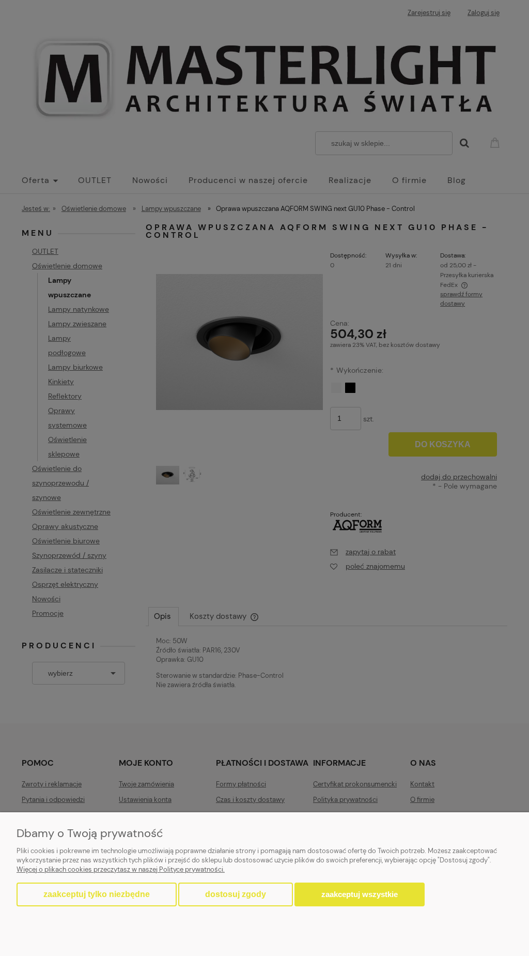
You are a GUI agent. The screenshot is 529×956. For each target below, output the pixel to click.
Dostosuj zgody (235, 894)
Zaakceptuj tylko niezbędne (96, 894)
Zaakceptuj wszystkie (359, 894)
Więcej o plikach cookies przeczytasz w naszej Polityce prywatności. (121, 869)
